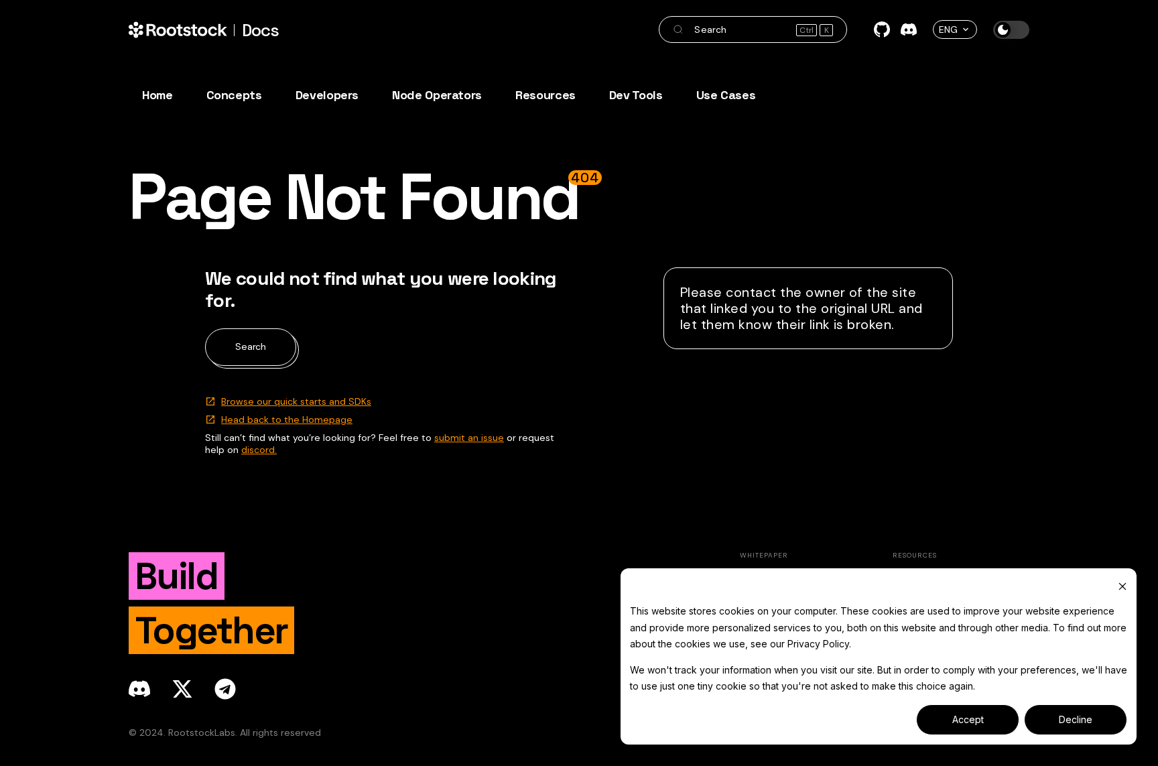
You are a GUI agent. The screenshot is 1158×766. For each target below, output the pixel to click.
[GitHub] (882, 29)
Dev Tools (636, 95)
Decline (1075, 719)
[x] (182, 689)
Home (157, 95)
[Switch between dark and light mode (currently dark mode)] (1011, 30)
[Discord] (909, 29)
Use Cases (726, 95)
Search (250, 346)
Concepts (234, 95)
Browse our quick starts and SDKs (296, 401)
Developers (327, 95)
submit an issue (469, 438)
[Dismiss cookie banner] (1122, 586)
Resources (545, 95)
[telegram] (225, 689)
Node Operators (437, 95)
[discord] (139, 689)
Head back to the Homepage (286, 419)
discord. (259, 450)
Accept (968, 719)
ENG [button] (948, 29)
